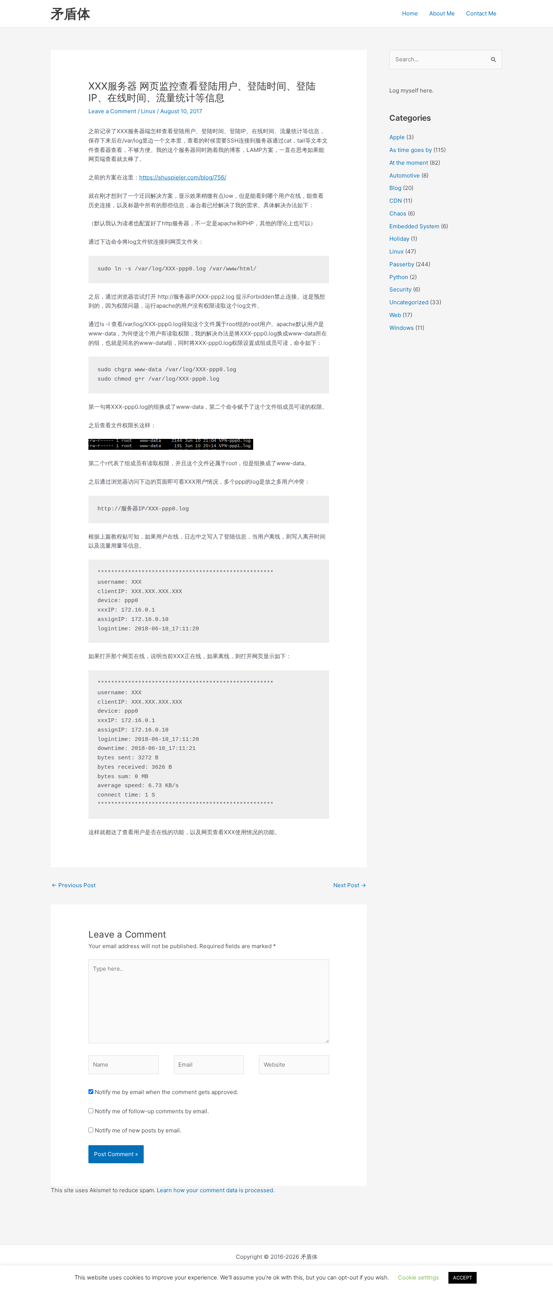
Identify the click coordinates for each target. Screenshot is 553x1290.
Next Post (349, 885)
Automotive (404, 175)
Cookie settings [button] (418, 1277)
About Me (442, 13)
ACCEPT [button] (462, 1278)
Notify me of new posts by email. (138, 1130)
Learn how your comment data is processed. (216, 1190)
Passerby (401, 264)
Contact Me (481, 13)
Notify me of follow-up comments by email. (152, 1111)
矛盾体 (70, 13)
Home (410, 13)
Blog (395, 187)
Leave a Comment (112, 111)
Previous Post (74, 885)
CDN (395, 200)
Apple (397, 137)
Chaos (397, 213)
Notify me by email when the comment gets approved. (165, 1092)
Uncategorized (408, 302)
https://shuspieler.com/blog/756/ (182, 177)
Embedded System (414, 226)
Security (400, 289)
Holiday (399, 238)
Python (398, 277)
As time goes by (410, 149)
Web (395, 315)
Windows (401, 327)
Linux (148, 111)
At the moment (408, 162)
